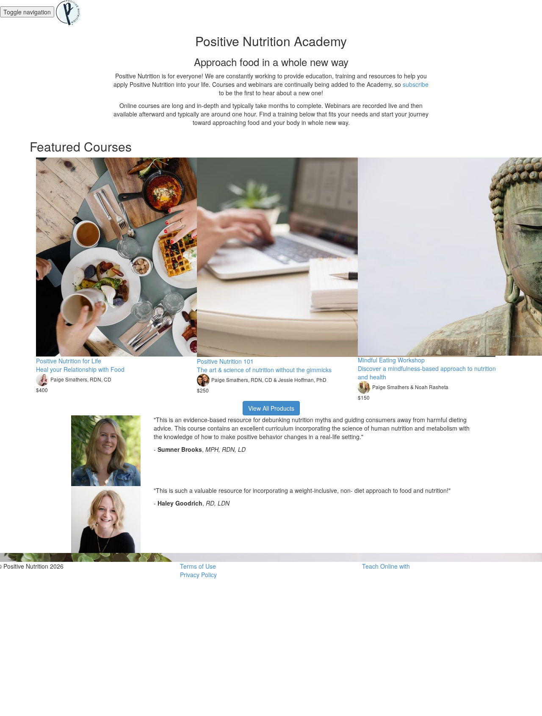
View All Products (271, 408)
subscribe (416, 84)
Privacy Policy (198, 574)
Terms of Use (198, 566)
